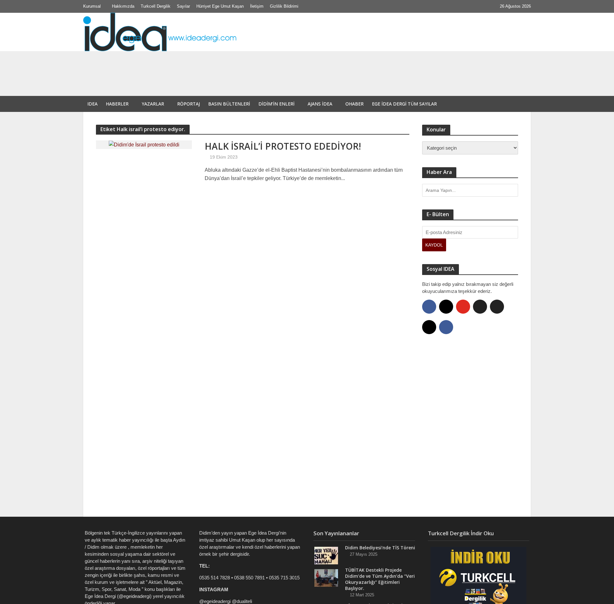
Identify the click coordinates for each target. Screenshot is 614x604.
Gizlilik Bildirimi (284, 6)
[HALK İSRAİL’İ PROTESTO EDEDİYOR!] (144, 144)
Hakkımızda (123, 6)
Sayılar (183, 6)
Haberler (117, 104)
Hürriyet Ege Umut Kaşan (220, 6)
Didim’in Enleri (276, 104)
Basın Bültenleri (229, 104)
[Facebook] (429, 307)
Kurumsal (92, 6)
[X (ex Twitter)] (480, 307)
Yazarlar (153, 104)
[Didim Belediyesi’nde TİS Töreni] (130, 65)
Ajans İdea (320, 104)
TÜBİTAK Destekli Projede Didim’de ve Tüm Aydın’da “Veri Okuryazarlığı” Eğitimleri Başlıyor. (267, 79)
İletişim (257, 6)
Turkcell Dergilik (155, 6)
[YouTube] (463, 307)
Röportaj (188, 104)
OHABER (354, 104)
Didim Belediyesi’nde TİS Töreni (210, 65)
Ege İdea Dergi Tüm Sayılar (404, 104)
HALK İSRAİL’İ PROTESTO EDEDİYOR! (283, 146)
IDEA (92, 104)
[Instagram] (446, 307)
